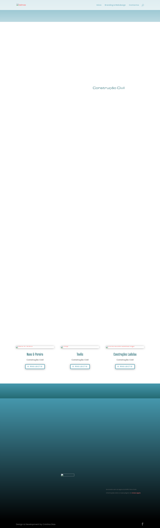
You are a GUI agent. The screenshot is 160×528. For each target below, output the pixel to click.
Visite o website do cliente (112, 147)
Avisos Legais (136, 493)
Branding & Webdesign (115, 5)
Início (99, 5)
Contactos (134, 5)
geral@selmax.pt (24, 468)
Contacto (80, 431)
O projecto (35, 366)
